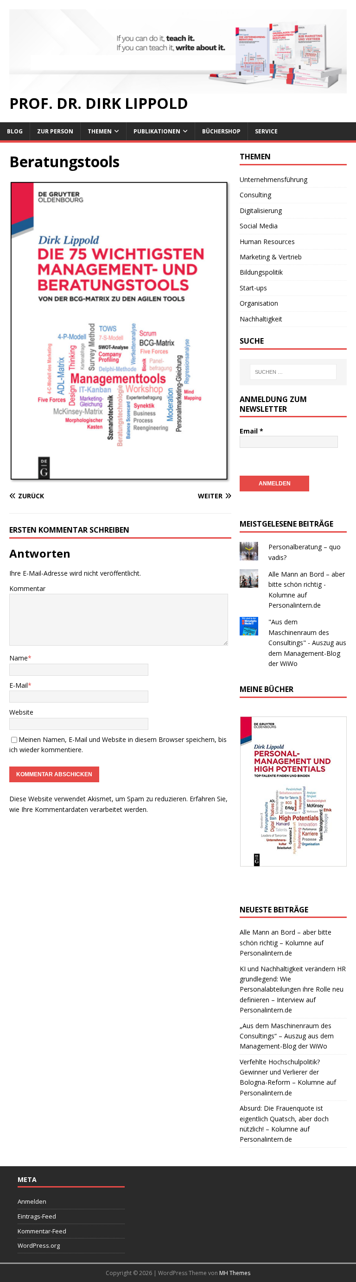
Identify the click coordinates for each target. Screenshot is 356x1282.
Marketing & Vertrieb (271, 256)
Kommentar (27, 588)
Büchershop (221, 131)
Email (251, 431)
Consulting (255, 194)
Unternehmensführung (273, 179)
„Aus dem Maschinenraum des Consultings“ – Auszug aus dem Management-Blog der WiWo (287, 1036)
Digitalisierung (261, 210)
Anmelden (32, 1201)
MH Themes (234, 1273)
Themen (100, 131)
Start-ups (253, 287)
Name (18, 658)
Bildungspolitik (261, 272)
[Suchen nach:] (293, 372)
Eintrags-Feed (37, 1216)
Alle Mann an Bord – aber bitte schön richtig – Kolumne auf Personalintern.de (285, 942)
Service (266, 131)
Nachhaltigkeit (261, 318)
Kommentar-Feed (42, 1231)
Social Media (259, 225)
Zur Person (55, 131)
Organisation (259, 303)
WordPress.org (39, 1245)
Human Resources (267, 241)
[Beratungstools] (120, 478)
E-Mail (18, 685)
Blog (15, 131)
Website (21, 712)
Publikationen (157, 131)
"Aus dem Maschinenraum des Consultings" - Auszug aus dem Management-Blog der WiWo (307, 642)
